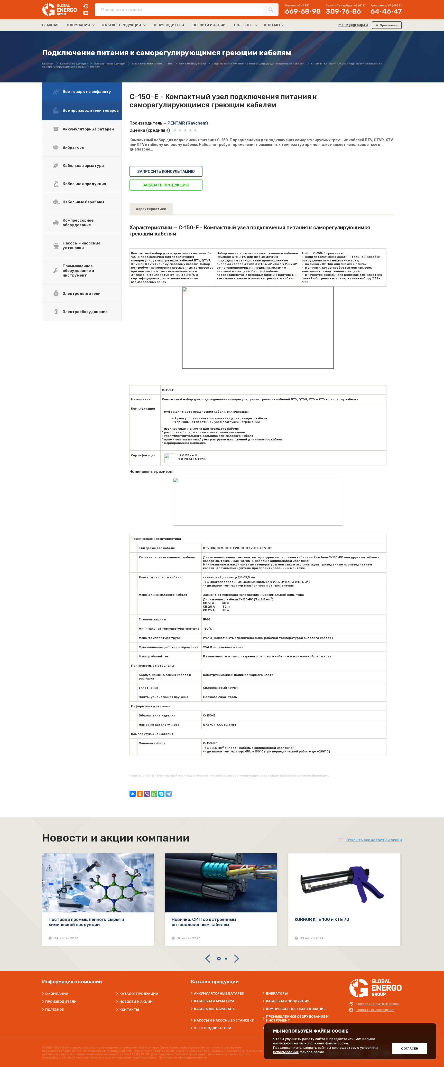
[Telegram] (168, 794)
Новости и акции (136, 1002)
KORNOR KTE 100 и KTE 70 (322, 919)
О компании (56, 994)
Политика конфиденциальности (183, 1057)
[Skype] (161, 794)
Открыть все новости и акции (374, 840)
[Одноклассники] (140, 794)
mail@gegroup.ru (353, 25)
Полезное (54, 1010)
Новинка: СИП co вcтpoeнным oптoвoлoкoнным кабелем (204, 922)
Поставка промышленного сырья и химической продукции (86, 922)
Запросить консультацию (166, 171)
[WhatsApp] (154, 794)
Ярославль (388, 25)
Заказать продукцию (166, 185)
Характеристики (151, 209)
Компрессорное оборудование (78, 222)
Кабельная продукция (84, 184)
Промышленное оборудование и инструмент (78, 271)
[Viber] (147, 794)
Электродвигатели (81, 293)
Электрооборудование (85, 311)
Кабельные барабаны (83, 202)
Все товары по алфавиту (87, 91)
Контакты (129, 1010)
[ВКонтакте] (133, 794)
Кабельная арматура (83, 165)
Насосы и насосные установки (81, 245)
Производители (61, 1002)
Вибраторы (74, 147)
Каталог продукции (138, 994)
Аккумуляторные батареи (88, 129)
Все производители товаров (91, 110)
